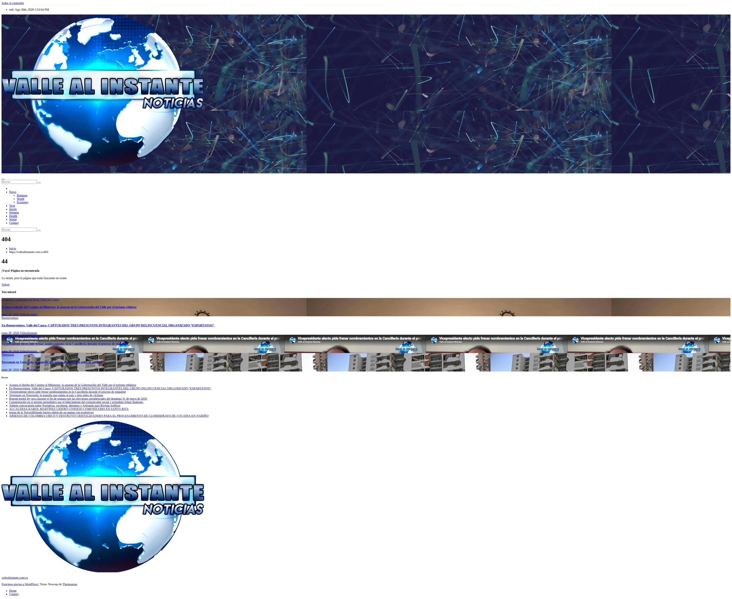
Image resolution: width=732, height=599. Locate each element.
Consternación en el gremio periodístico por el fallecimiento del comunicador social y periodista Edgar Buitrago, (76, 402)
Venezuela (8, 354)
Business (22, 195)
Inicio (12, 248)
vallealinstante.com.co (15, 171)
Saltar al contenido (13, 3)
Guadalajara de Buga (27, 299)
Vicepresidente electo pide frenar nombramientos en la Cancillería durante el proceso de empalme (64, 343)
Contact (13, 222)
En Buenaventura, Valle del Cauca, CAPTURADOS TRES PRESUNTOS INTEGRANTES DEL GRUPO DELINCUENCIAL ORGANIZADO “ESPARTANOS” (108, 325)
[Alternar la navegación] (3, 179)
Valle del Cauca (49, 299)
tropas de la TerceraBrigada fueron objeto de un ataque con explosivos (51, 412)
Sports (13, 209)
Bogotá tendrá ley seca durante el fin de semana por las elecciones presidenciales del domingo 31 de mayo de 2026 (78, 398)
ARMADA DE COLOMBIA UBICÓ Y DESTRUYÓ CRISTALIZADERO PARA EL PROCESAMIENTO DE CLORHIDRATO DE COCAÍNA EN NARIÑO (109, 415)
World (20, 198)
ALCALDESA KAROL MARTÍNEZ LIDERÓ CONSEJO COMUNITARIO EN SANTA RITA (69, 409)
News (12, 192)
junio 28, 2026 (11, 314)
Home (13, 590)
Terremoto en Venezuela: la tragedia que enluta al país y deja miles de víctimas (52, 362)
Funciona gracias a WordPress (20, 584)
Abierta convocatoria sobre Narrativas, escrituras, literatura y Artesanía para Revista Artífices (64, 405)
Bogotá (6, 336)
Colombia (8, 299)
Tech (12, 205)
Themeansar (70, 584)
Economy (22, 202)
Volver (6, 284)
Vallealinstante (28, 314)
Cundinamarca (32, 336)
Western (14, 212)
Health (13, 216)
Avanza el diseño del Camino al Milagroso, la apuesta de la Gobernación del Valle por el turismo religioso (69, 307)
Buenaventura (10, 318)
